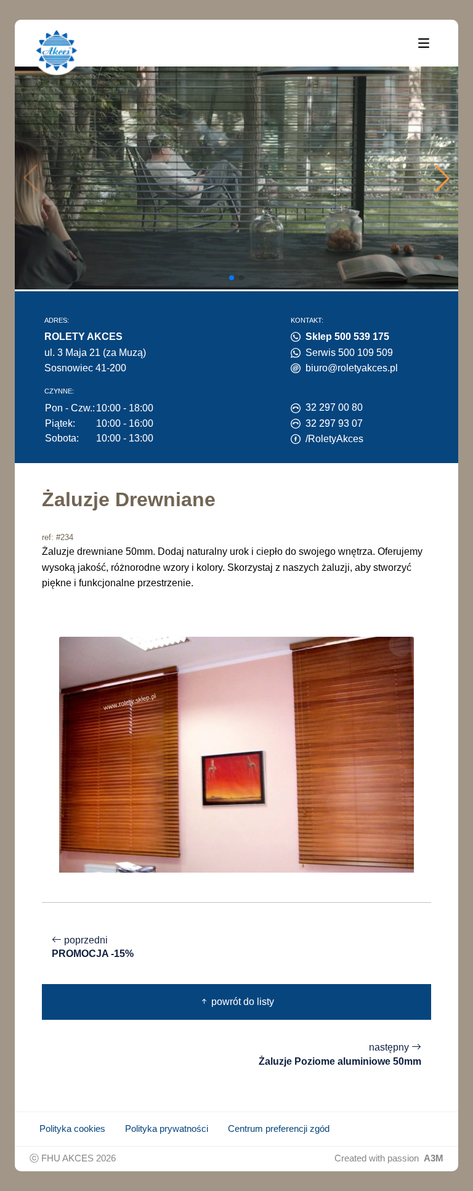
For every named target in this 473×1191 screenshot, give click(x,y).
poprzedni (93, 947)
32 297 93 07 (334, 423)
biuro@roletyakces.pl (351, 368)
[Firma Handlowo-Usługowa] (56, 50)
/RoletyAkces (334, 439)
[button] (442, 178)
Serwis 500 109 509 (349, 352)
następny (340, 1054)
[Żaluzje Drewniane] (236, 753)
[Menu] (423, 42)
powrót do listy (241, 1001)
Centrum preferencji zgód (278, 1129)
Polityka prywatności (166, 1129)
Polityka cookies (72, 1129)
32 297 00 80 (334, 407)
